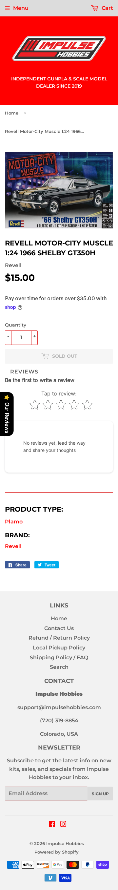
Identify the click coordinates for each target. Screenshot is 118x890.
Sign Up (100, 793)
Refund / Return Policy (59, 638)
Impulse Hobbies (65, 843)
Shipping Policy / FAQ (59, 657)
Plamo (14, 522)
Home (11, 113)
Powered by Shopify (56, 852)
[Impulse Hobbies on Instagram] (63, 825)
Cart (106, 8)
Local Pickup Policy (59, 648)
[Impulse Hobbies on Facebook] (52, 825)
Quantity (15, 325)
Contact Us (59, 628)
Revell (13, 546)
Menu (21, 8)
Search (59, 667)
